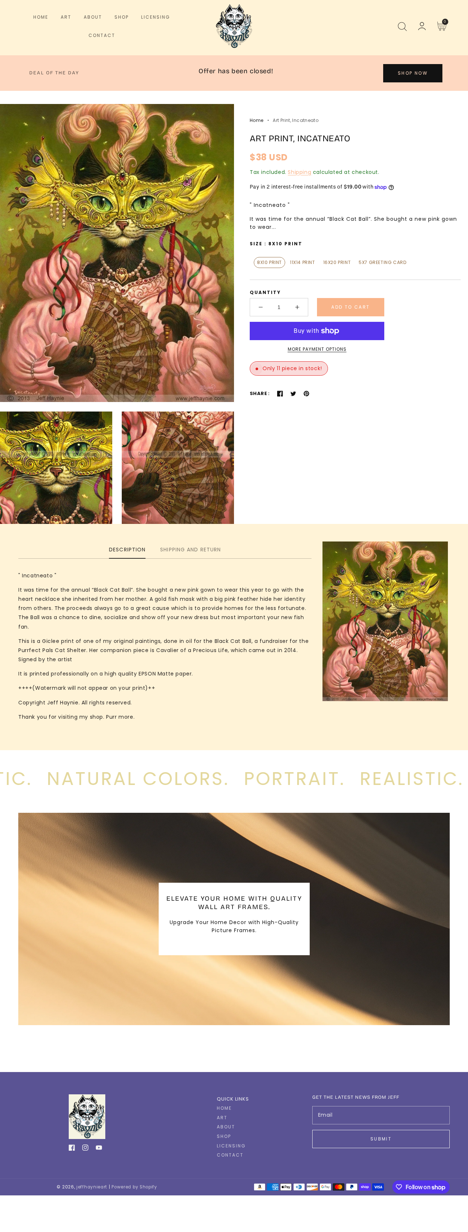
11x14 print (302, 262)
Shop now (413, 73)
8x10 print (269, 262)
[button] (402, 26)
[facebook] (72, 1149)
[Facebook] (280, 394)
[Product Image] (117, 253)
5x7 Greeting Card (382, 262)
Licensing (231, 1146)
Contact (230, 1155)
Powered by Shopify (134, 1187)
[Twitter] (293, 394)
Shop (224, 1136)
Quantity (265, 292)
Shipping (299, 172)
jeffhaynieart (91, 1187)
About (226, 1127)
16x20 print (337, 262)
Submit (381, 1139)
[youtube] (99, 1149)
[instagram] (85, 1149)
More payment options (317, 349)
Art (222, 1118)
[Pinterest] (306, 394)
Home (256, 120)
